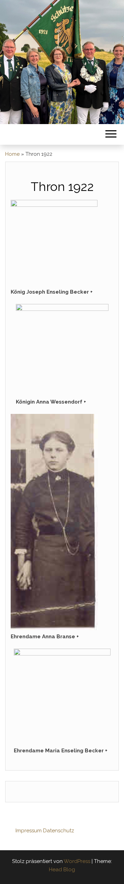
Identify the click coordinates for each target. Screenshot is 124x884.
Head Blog (62, 869)
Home (12, 154)
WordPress (77, 861)
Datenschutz (58, 830)
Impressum (29, 830)
